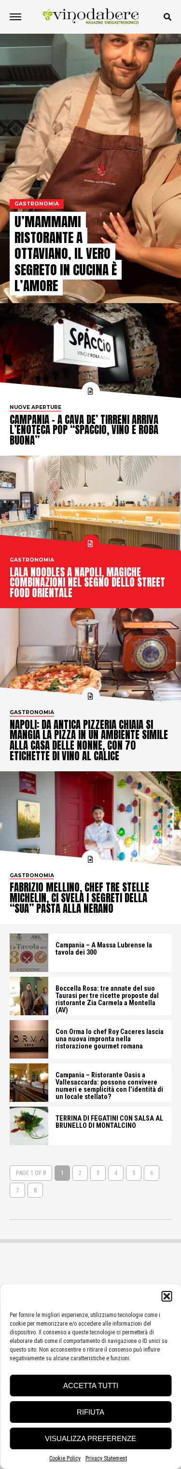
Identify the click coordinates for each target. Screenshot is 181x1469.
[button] (166, 1296)
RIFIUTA (90, 1412)
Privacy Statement (106, 1458)
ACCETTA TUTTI (90, 1385)
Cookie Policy (65, 1458)
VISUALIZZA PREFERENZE (90, 1438)
